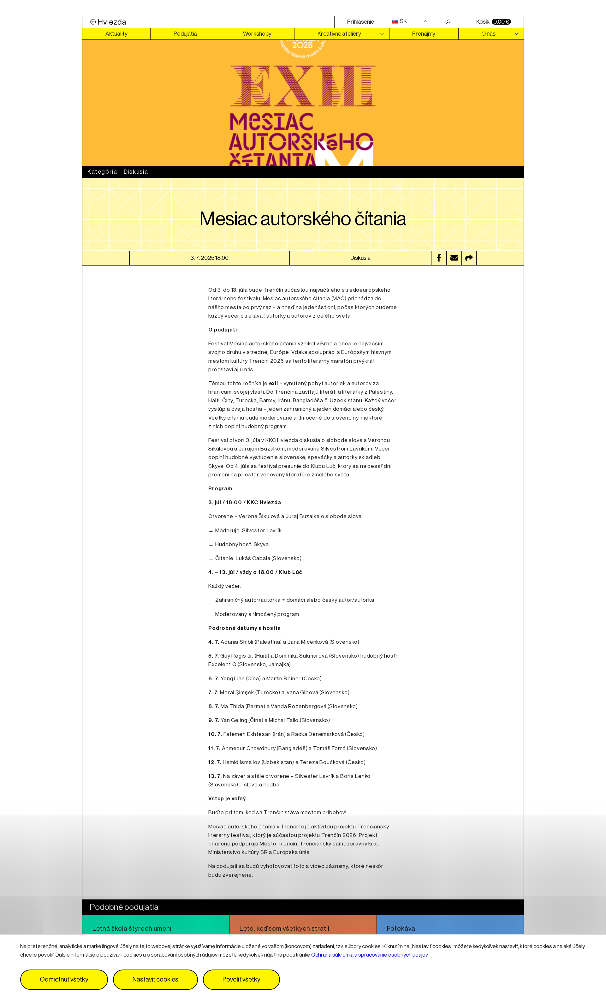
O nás (488, 34)
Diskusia (136, 172)
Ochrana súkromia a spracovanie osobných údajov (369, 955)
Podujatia (185, 34)
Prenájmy (423, 34)
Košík (492, 22)
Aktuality (116, 34)
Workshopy (257, 34)
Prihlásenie (360, 22)
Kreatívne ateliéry (339, 34)
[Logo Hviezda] (208, 22)
